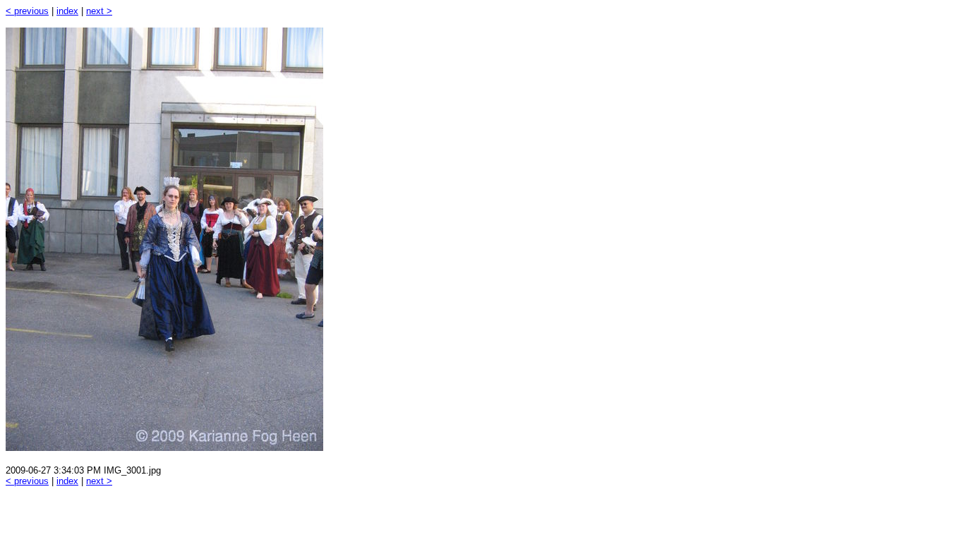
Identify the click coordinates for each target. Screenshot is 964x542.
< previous (27, 11)
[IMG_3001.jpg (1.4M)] (164, 447)
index (67, 11)
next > (99, 11)
